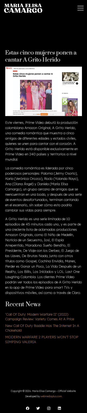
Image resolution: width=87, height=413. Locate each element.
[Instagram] (49, 408)
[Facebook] (27, 408)
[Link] (23, 8)
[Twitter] (38, 408)
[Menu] (80, 8)
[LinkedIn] (59, 408)
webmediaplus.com (51, 396)
